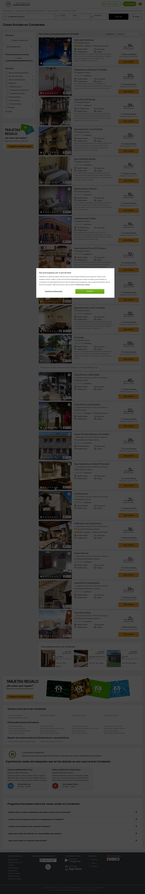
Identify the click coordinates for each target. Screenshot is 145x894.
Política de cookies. (83, 285)
